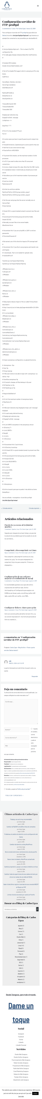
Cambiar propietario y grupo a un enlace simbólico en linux (21, 867)
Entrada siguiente (35, 508)
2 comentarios (6, 28)
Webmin (20, 979)
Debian (4, 35)
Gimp (20, 940)
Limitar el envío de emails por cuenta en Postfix (21, 895)
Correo (20, 931)
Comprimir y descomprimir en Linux (20, 550)
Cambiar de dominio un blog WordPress (21, 844)
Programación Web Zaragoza (21, 1066)
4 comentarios (8, 581)
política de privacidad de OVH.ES (26, 773)
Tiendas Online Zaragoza (21, 1077)
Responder (35, 676)
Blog (20, 928)
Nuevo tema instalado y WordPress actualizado (21, 859)
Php (20, 954)
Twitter (21, 1039)
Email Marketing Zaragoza (21, 1071)
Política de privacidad (23, 789)
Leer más (21, 1096)
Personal (20, 951)
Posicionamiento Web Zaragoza (21, 1060)
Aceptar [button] (35, 1093)
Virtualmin (20, 976)
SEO (20, 962)
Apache (14, 529)
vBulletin (20, 974)
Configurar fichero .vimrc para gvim (20, 607)
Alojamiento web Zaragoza (21, 1080)
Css (20, 934)
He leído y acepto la (18, 789)
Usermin (20, 971)
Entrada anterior (6, 508)
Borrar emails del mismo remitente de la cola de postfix (21, 852)
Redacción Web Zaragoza (21, 1074)
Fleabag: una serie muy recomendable (21, 819)
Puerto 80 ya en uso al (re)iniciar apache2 (19, 526)
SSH (20, 968)
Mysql (17, 581)
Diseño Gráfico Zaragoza (21, 1057)
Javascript (20, 943)
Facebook (21, 1037)
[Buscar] (37, 909)
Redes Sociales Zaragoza (21, 1063)
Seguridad (20, 960)
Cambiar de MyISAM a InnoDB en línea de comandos (21, 827)
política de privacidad (18, 784)
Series (20, 965)
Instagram (21, 1034)
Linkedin (21, 1042)
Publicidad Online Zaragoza (21, 1068)
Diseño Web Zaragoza (21, 1054)
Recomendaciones (20, 957)
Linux (13, 28)
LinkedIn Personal (21, 1045)
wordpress (20, 982)
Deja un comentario (9, 553)
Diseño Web (20, 937)
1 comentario (8, 529)
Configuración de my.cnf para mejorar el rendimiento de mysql (19, 577)
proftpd (24, 32)
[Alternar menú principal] (38, 6)
